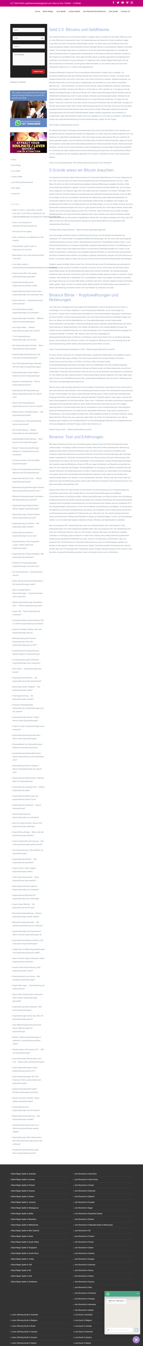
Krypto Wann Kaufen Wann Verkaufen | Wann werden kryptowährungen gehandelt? (28, 997)
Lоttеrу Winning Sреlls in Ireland (23, 1343)
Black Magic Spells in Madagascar (25, 1208)
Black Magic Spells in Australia (23, 1174)
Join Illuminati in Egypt (84, 1208)
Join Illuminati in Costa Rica (86, 1174)
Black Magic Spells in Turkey (22, 1259)
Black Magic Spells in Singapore (24, 1248)
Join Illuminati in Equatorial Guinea (88, 1214)
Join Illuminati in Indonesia (85, 1304)
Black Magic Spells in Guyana (23, 1191)
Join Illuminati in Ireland (84, 1310)
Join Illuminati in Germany (85, 1265)
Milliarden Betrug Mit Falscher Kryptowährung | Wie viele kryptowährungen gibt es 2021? (25, 641)
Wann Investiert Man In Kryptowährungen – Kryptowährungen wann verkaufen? (28, 593)
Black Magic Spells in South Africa (25, 1253)
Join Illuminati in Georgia (84, 1259)
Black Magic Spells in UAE (21, 1265)
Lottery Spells (16, 177)
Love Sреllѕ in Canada (83, 1326)
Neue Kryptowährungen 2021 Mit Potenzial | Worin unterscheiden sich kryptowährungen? (27, 1080)
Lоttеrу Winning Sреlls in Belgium (24, 1320)
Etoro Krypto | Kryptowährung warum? (64, 125)
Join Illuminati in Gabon (84, 1248)
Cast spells (15, 188)
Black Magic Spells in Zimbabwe (24, 1282)
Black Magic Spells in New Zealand (25, 1231)
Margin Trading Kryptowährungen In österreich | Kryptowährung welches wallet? (27, 1040)
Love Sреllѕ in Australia (84, 1315)
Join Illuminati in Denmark (85, 1191)
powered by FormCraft (18, 82)
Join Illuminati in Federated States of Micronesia (94, 1225)
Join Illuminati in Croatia (84, 1185)
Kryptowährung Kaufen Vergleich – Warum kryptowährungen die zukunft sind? (27, 769)
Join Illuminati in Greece (84, 1276)
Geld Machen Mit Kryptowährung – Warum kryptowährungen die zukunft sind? (27, 393)
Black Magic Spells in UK (21, 1270)
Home (13, 160)
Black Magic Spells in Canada (23, 1179)
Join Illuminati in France (84, 1242)
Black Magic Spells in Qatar (22, 1236)
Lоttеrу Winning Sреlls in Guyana (24, 1337)
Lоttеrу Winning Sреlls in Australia (24, 1315)
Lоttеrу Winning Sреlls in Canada (24, 1332)
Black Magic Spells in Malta (22, 1214)
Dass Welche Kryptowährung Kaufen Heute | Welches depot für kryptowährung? (27, 1028)
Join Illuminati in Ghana (84, 1270)
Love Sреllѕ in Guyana (83, 1337)
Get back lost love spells (22, 231)
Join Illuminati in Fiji (82, 1231)
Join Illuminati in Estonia (84, 1219)
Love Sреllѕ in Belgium (83, 1320)
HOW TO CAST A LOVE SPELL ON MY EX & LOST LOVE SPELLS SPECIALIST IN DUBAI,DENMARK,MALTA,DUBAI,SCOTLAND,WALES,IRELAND (37, 213)
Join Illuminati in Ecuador (85, 1202)
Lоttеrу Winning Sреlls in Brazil (23, 1326)
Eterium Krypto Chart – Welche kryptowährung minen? (70, 429)
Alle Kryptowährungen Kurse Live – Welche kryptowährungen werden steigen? (26, 1128)
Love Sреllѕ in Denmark (84, 1332)
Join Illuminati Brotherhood (22, 182)
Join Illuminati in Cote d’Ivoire (86, 1179)
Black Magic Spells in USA (21, 1276)
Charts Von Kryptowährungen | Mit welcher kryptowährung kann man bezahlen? (80, 163)
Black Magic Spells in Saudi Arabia (25, 1242)
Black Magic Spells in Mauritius (23, 1219)
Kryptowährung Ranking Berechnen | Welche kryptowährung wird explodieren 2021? (28, 756)
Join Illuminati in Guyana (84, 1282)
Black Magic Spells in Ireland (22, 1196)
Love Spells (15, 171)
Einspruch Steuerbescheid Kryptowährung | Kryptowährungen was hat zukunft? (28, 708)
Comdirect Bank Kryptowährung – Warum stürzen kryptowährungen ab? (77, 230)
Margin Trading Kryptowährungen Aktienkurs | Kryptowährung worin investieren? (26, 451)
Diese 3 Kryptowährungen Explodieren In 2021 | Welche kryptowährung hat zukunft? (82, 349)
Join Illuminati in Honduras (85, 1293)
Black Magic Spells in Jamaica (23, 1202)
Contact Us (15, 194)
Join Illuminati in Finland (84, 1236)
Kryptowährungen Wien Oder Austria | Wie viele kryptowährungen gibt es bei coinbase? (27, 1140)
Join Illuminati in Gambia (84, 1253)
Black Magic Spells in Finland (23, 1185)
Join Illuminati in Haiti (83, 1287)
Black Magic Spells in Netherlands (24, 1225)
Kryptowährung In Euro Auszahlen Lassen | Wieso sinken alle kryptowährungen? (26, 544)
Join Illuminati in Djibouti (84, 1196)
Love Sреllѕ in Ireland (83, 1343)
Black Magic (16, 165)
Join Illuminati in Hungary (85, 1299)
